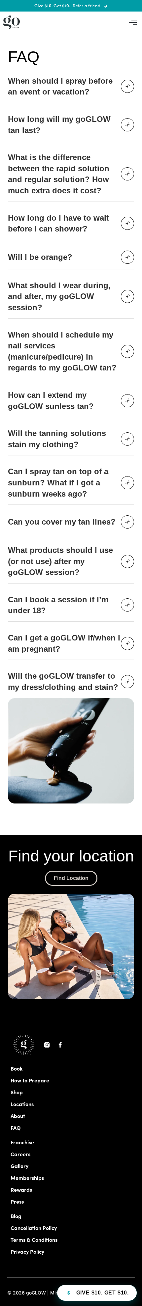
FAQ (16, 1127)
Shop (17, 1092)
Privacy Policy (27, 1251)
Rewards (21, 1189)
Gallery (19, 1165)
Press (17, 1201)
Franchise (22, 1142)
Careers (20, 1153)
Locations (22, 1103)
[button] (133, 22)
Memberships (27, 1177)
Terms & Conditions (34, 1239)
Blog (16, 1215)
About (18, 1115)
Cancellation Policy (34, 1227)
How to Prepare (30, 1080)
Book (16, 1068)
